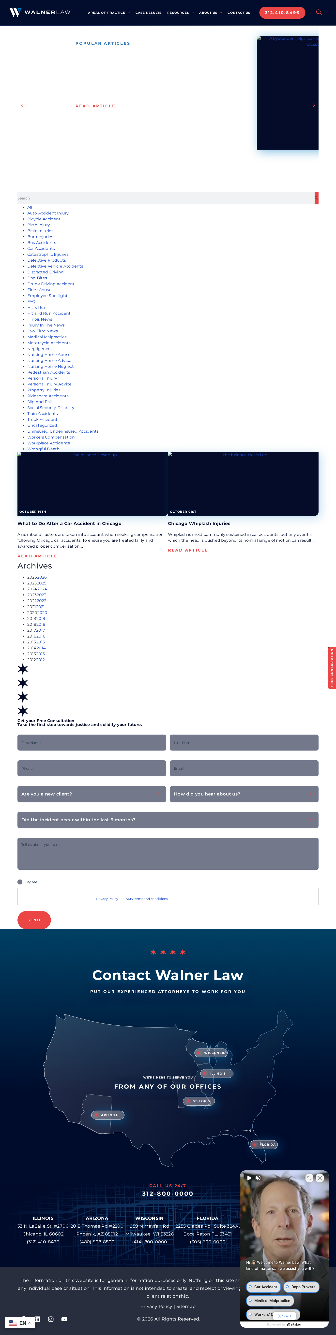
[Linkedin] (37, 1319)
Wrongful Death (43, 449)
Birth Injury (38, 225)
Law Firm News (42, 331)
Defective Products (46, 260)
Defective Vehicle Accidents (55, 266)
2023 (41, 595)
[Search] (317, 198)
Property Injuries (44, 390)
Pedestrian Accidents (48, 372)
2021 (40, 606)
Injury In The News (46, 325)
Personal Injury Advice (49, 384)
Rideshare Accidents (48, 396)
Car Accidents (41, 248)
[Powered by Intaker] (294, 1324)
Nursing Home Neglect (50, 366)
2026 (42, 577)
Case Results (149, 12)
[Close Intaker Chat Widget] (320, 1178)
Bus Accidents (41, 242)
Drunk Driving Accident (51, 284)
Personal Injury (42, 378)
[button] (23, 105)
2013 (40, 654)
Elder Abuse (39, 289)
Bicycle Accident (44, 219)
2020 (42, 612)
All (29, 207)
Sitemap (186, 1306)
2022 (41, 600)
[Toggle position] (309, 1178)
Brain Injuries (40, 230)
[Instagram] (51, 1319)
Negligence (39, 348)
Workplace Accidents (48, 443)
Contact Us (239, 12)
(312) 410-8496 (43, 1242)
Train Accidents (42, 413)
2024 (42, 589)
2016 (41, 636)
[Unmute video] (249, 1178)
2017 (40, 630)
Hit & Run (36, 307)
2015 (40, 642)
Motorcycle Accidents (49, 343)
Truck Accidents (43, 419)
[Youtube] (64, 1319)
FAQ (31, 301)
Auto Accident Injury (48, 213)
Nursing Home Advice (49, 360)
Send (34, 920)
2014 (41, 648)
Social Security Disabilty (50, 407)
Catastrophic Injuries (48, 254)
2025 (41, 583)
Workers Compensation (51, 437)
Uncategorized (42, 425)
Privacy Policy (107, 899)
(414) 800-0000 (149, 1242)
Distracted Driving (45, 272)
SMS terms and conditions (147, 899)
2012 (40, 659)
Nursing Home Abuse (49, 354)
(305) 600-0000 (207, 1242)
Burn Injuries (40, 236)
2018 (41, 624)
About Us (208, 12)
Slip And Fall (39, 401)
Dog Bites (37, 278)
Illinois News (39, 319)
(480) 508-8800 (97, 1242)
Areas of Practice (106, 12)
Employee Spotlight (47, 295)
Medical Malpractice (47, 337)
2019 (41, 618)
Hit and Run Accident (49, 313)
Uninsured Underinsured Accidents (63, 431)
